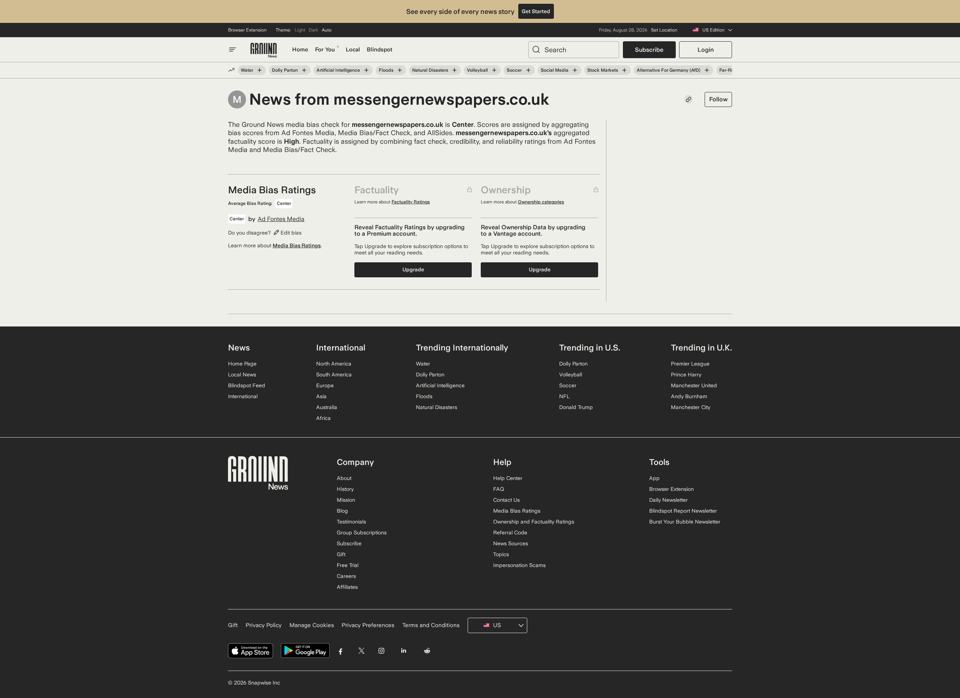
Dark (313, 30)
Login (706, 49)
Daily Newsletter (668, 500)
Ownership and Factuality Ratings (533, 522)
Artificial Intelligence (338, 70)
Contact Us (506, 500)
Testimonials (351, 522)
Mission (346, 500)
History (345, 489)
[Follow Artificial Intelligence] (366, 70)
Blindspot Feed (246, 385)
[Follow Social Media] (575, 70)
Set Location (664, 30)
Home (300, 49)
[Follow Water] (259, 70)
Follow (718, 99)
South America (334, 375)
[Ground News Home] (263, 50)
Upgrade (413, 269)
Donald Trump (576, 407)
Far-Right (729, 70)
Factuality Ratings (411, 202)
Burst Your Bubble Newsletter (684, 522)
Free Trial (347, 565)
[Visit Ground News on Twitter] (361, 650)
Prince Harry (686, 375)
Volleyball (477, 70)
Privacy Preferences (368, 625)
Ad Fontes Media (281, 219)
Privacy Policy (264, 625)
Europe (325, 385)
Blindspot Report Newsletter (683, 511)
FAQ (498, 489)
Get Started (536, 11)
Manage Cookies (312, 625)
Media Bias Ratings (297, 245)
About (344, 478)
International (243, 396)
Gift (341, 554)
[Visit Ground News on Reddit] (427, 651)
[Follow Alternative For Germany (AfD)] (707, 70)
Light (300, 30)
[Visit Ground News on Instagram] (381, 651)
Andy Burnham (689, 396)
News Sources (510, 543)
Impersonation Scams (519, 565)
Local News (242, 375)
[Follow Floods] (399, 70)
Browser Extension (247, 30)
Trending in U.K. (701, 347)
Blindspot (379, 49)
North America (333, 364)
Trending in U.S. (589, 347)
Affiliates (347, 587)
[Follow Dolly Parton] (304, 70)
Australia (326, 407)
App (654, 478)
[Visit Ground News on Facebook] (341, 651)
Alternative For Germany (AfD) (668, 70)
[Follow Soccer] (528, 70)
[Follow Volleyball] (494, 70)
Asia (321, 396)
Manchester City (690, 407)
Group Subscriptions (362, 533)
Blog (342, 511)
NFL (564, 396)
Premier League (690, 364)
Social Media (554, 70)
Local (353, 49)
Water (247, 70)
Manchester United (694, 385)
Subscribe (649, 49)
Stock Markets (602, 70)
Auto (327, 30)
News (239, 347)
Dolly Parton (285, 70)
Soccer (514, 70)
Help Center (507, 478)
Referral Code (510, 533)
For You (325, 49)
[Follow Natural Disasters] (454, 70)
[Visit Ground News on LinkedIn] (403, 651)
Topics (501, 554)
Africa (323, 418)
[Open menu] (232, 49)
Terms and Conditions (431, 625)
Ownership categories (541, 202)
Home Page (242, 364)
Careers (346, 576)
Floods (386, 70)
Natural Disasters (430, 70)
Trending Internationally (462, 347)
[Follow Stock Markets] (624, 70)
